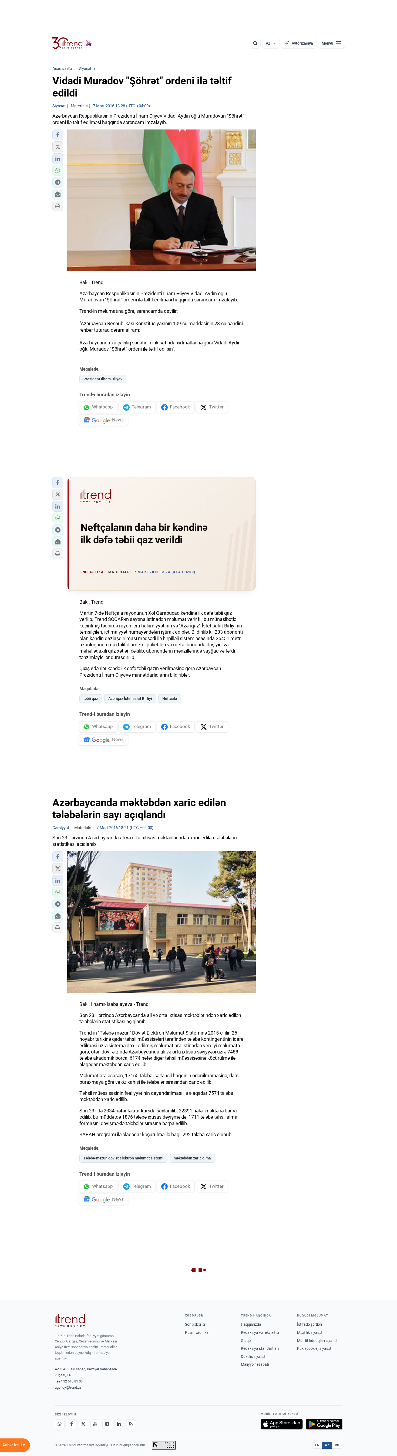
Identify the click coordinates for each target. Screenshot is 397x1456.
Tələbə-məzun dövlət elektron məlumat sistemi (123, 1158)
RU (337, 1445)
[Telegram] (107, 1424)
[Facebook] (71, 1424)
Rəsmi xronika (196, 1332)
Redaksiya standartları (260, 1348)
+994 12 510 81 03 (69, 1381)
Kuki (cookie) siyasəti (314, 1348)
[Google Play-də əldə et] (324, 1424)
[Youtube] (95, 1424)
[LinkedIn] (119, 1424)
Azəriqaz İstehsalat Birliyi (130, 698)
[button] (58, 135)
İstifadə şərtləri (309, 1324)
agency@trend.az (68, 1387)
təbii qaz (90, 698)
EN (317, 1445)
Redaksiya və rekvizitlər (260, 1332)
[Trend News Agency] (70, 1320)
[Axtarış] (255, 43)
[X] (83, 1424)
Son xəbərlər (195, 1324)
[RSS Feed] (131, 1424)
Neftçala (169, 698)
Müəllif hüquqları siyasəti (317, 1340)
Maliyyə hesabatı (255, 1364)
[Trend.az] (72, 43)
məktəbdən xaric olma (192, 1158)
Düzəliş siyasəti (253, 1356)
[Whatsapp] (60, 1424)
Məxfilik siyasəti (310, 1332)
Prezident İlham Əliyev (102, 379)
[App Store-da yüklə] (282, 1424)
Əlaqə (246, 1340)
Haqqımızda (251, 1324)
